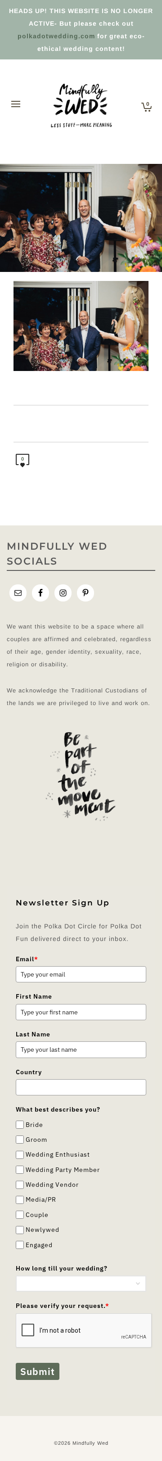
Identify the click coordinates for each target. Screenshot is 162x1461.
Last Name (33, 1034)
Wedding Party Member (63, 1170)
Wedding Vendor (52, 1185)
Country (29, 1072)
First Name (34, 996)
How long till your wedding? (62, 1268)
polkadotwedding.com (56, 36)
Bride (34, 1125)
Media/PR (41, 1200)
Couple (37, 1215)
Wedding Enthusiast (58, 1155)
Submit (37, 1371)
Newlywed (42, 1230)
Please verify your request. (62, 1306)
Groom (36, 1139)
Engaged (39, 1245)
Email (27, 959)
